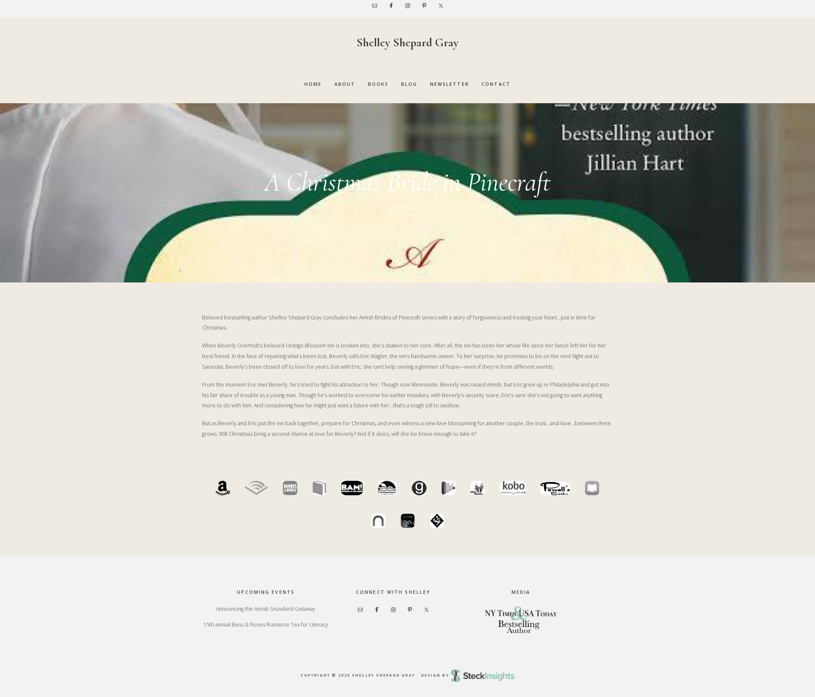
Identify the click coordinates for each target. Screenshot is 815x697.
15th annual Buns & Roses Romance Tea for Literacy (265, 624)
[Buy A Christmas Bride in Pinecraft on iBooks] (592, 493)
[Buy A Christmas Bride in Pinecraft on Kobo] (513, 493)
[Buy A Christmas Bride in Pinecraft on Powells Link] (555, 493)
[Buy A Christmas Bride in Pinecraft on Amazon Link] (223, 493)
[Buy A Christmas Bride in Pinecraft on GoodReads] (419, 493)
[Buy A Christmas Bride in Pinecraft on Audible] (256, 493)
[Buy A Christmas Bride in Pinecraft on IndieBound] (477, 493)
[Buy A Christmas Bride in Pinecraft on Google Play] (448, 493)
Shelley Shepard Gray (407, 42)
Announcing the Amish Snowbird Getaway (265, 608)
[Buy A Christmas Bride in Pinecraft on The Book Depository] (319, 493)
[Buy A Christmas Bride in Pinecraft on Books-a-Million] (352, 493)
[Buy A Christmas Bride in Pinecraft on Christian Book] (387, 493)
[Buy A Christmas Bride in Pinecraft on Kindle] (408, 526)
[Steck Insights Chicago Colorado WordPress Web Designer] (482, 675)
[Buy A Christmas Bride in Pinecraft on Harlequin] (437, 526)
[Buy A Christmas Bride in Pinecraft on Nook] (378, 526)
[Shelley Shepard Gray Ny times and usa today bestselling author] (521, 619)
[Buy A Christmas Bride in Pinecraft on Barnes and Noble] (290, 493)
